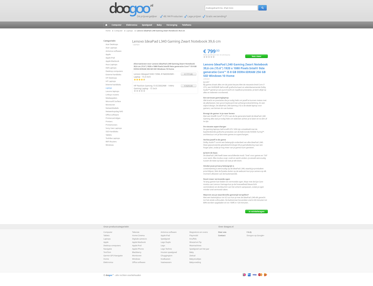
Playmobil (193, 235)
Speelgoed (147, 24)
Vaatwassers (166, 262)
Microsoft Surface (113, 101)
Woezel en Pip (195, 242)
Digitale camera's (139, 238)
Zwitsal (192, 255)
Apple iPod (136, 245)
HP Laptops (111, 81)
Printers (109, 121)
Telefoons (186, 24)
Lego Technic (166, 249)
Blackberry (136, 252)
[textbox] (231, 8)
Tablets (109, 135)
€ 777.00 (188, 74)
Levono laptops (112, 91)
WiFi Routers (111, 141)
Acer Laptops (111, 47)
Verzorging (171, 24)
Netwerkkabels (112, 108)
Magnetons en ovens (198, 232)
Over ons (222, 232)
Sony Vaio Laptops (114, 128)
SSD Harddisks (112, 131)
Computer (117, 24)
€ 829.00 (188, 85)
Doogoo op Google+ (255, 235)
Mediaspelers (111, 98)
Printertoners (111, 124)
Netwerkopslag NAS (114, 111)
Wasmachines (195, 245)
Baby (159, 24)
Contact (222, 235)
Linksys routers (112, 94)
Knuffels (193, 238)
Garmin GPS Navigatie (113, 255)
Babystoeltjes (195, 259)
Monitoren (110, 104)
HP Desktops (111, 78)
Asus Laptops (111, 64)
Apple (108, 54)
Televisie (135, 232)
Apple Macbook (112, 61)
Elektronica (131, 24)
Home (106, 259)
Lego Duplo (166, 242)
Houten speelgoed (169, 252)
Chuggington (166, 255)
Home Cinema (138, 235)
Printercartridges (113, 118)
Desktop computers (114, 71)
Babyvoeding (195, 262)
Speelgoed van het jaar (199, 249)
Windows (110, 145)
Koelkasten (165, 259)
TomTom (107, 252)
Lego (163, 245)
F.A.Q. (249, 232)
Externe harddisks (113, 74)
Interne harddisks (113, 84)
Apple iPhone (138, 249)
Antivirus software (113, 51)
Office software (112, 114)
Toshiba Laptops (113, 138)
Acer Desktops (112, 44)
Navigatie (107, 249)
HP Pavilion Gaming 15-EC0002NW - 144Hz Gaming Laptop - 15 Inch (154, 87)
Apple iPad (110, 57)
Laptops (109, 88)
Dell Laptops (111, 67)
